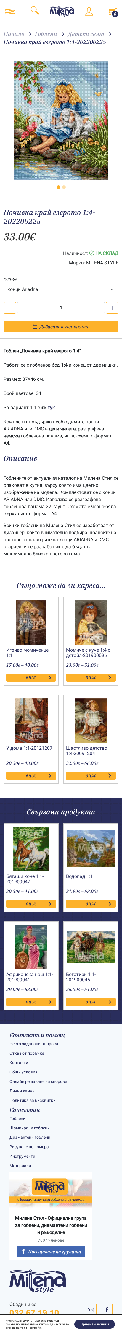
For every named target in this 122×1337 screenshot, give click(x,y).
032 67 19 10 (34, 1312)
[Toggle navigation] (10, 11)
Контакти (18, 1062)
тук (51, 407)
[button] (58, 187)
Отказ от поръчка (26, 1053)
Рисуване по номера (29, 1146)
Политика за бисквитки (32, 1100)
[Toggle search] (35, 11)
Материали (20, 1165)
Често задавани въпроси (33, 1043)
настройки (35, 1327)
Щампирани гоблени (29, 1127)
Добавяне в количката (65, 327)
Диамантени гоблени (29, 1137)
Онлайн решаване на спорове (38, 1081)
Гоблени (17, 1118)
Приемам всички (94, 1324)
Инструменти (22, 1156)
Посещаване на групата (54, 1252)
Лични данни (22, 1091)
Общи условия (23, 1072)
